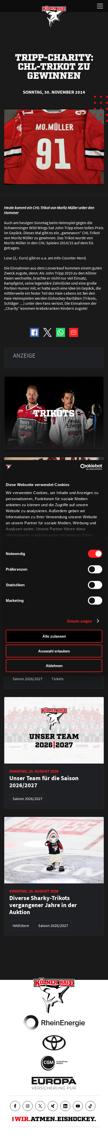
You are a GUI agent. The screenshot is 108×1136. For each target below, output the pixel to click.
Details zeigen (79, 621)
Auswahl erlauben (54, 651)
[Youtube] (78, 1106)
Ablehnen (54, 666)
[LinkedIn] (65, 1106)
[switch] (95, 569)
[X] (40, 1106)
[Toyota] (54, 1042)
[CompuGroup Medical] (54, 1063)
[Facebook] (15, 1106)
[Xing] (53, 1106)
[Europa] (54, 1083)
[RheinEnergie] (54, 1022)
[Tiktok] (90, 1106)
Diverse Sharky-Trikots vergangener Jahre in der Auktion (43, 905)
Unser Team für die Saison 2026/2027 (44, 782)
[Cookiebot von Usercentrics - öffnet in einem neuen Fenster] (80, 467)
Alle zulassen (54, 636)
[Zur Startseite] (54, 16)
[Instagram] (28, 1106)
